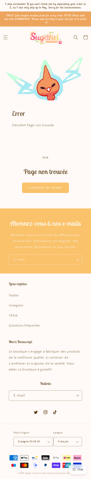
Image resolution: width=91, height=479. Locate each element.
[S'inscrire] (77, 259)
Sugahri (28, 473)
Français (63, 441)
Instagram (16, 305)
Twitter (14, 295)
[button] (5, 37)
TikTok (13, 315)
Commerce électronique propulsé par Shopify (52, 473)
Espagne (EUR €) (29, 441)
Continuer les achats (45, 187)
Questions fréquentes (24, 325)
